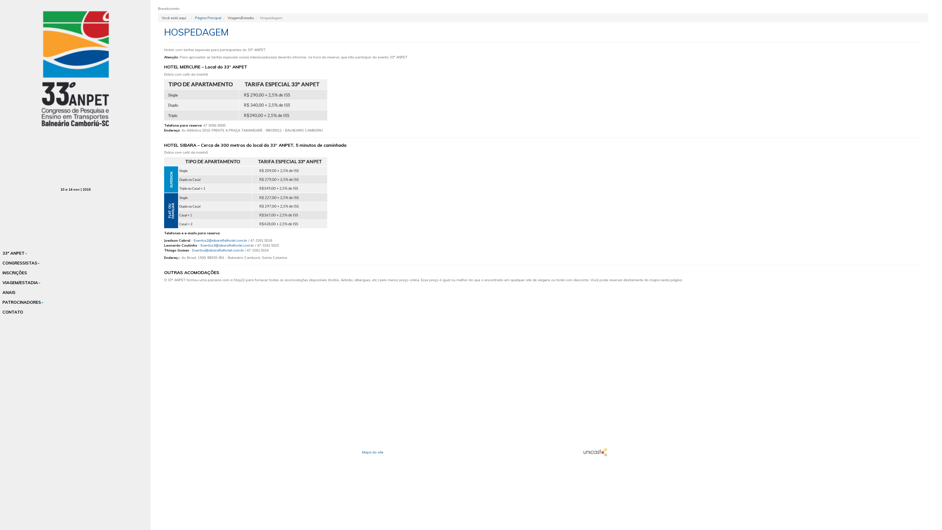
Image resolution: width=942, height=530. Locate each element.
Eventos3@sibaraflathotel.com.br (227, 245)
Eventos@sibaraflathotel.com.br (218, 250)
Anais (8, 292)
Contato (12, 312)
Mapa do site (372, 452)
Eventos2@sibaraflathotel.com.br (220, 240)
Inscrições (14, 272)
